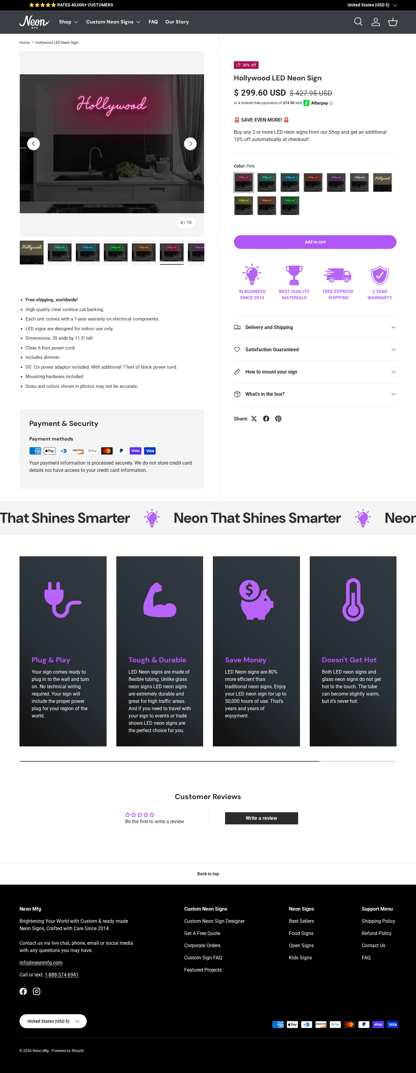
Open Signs (301, 945)
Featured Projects (203, 970)
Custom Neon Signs (110, 22)
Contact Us (373, 945)
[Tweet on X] (254, 419)
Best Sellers (301, 921)
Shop (65, 22)
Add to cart (315, 241)
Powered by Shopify (67, 1051)
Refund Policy (377, 933)
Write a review (261, 818)
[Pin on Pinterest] (278, 419)
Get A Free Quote (202, 933)
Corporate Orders (202, 945)
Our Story (177, 22)
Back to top (208, 873)
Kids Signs (300, 958)
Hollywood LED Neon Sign (56, 42)
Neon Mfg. (41, 1051)
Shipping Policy (378, 921)
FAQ (153, 22)
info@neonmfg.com (40, 962)
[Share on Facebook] (266, 419)
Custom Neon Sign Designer (214, 921)
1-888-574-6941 (62, 975)
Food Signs (301, 933)
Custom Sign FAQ (203, 958)
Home (24, 42)
